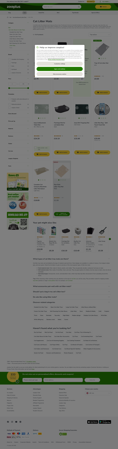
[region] (59, 61)
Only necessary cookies (59, 74)
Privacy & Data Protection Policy (56, 59)
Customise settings (59, 64)
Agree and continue (59, 69)
